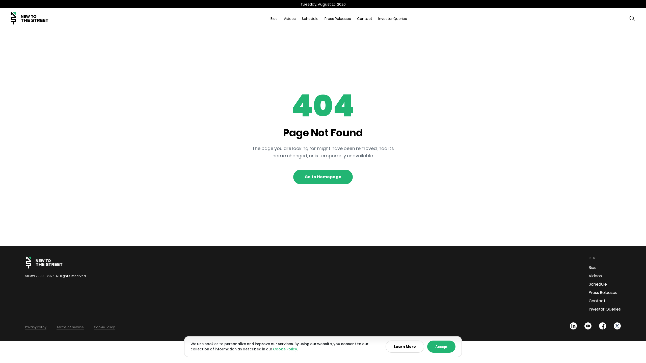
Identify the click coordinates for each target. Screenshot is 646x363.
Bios (274, 18)
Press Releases (338, 18)
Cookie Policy (104, 327)
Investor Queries (392, 18)
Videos (290, 18)
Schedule (310, 18)
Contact (364, 18)
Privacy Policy (35, 327)
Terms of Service (70, 327)
